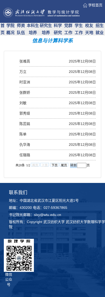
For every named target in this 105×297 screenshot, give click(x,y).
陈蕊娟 (24, 124)
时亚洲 (24, 82)
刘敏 (23, 103)
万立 (23, 72)
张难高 (24, 61)
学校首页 (95, 5)
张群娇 (24, 92)
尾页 (64, 165)
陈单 (23, 134)
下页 (54, 165)
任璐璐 (24, 155)
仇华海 (24, 145)
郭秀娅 (24, 113)
